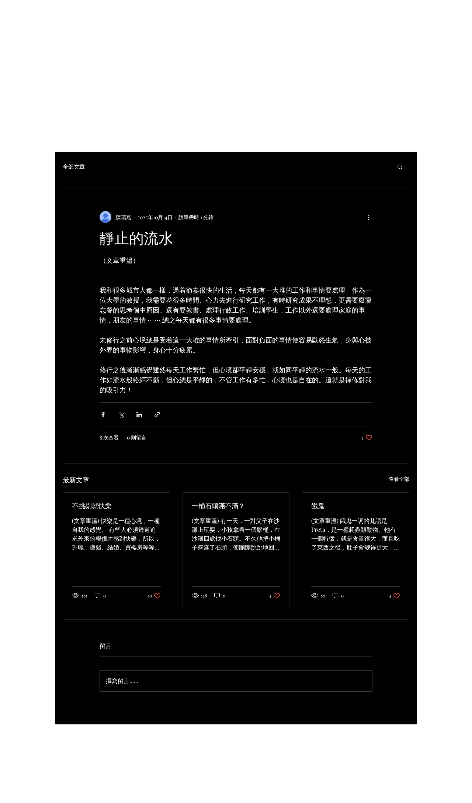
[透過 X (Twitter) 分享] (121, 414)
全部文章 (74, 166)
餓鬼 (317, 506)
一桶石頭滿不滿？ (218, 506)
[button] (399, 166)
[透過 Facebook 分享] (103, 414)
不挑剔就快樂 (92, 506)
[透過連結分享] (157, 414)
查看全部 (399, 478)
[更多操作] (368, 217)
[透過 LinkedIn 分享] (139, 414)
